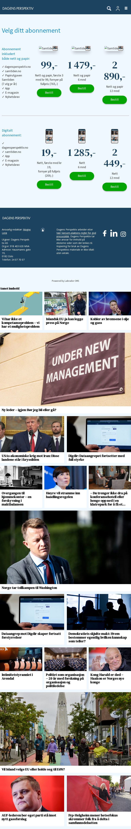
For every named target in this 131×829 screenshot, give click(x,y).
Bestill (49, 93)
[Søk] (109, 8)
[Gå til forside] (51, 8)
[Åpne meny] (124, 8)
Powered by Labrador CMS (65, 281)
